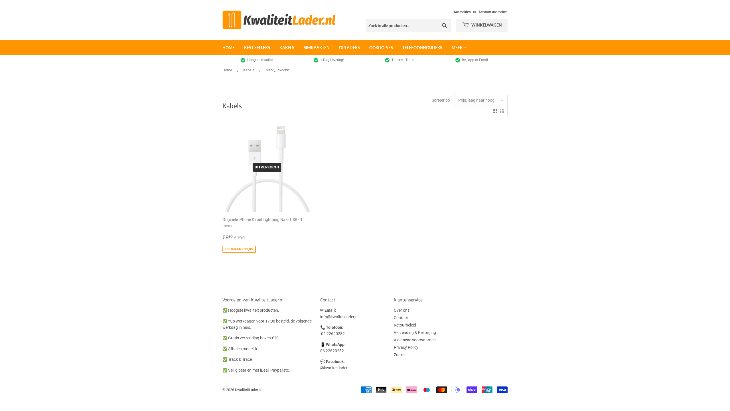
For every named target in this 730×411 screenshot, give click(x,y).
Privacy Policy (406, 347)
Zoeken (400, 354)
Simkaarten (317, 47)
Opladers (349, 47)
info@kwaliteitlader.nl (339, 317)
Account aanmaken (493, 12)
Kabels (286, 47)
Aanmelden (462, 12)
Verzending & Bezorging (415, 332)
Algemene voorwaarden (415, 340)
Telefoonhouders (422, 47)
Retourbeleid (405, 325)
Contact (401, 317)
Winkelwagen (486, 25)
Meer (457, 47)
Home (228, 47)
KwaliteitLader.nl (248, 390)
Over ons (401, 310)
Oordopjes (381, 47)
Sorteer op (441, 100)
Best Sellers (257, 47)
